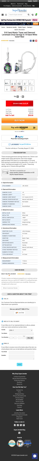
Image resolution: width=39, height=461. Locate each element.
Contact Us (19, 390)
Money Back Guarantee (20, 378)
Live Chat (21, 312)
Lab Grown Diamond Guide (19, 415)
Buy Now (20, 120)
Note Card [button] (20, 418)
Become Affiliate (20, 403)
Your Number (4, 337)
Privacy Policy (19, 397)
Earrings (29, 27)
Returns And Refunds (19, 396)
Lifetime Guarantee (19, 376)
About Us (19, 384)
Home (3, 27)
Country (3, 329)
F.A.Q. (19, 392)
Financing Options (19, 380)
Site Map (19, 405)
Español (35, 1)
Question (3, 355)
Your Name (4, 333)
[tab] (24, 274)
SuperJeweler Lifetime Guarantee (20, 172)
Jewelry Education (19, 413)
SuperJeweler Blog (19, 430)
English (30, 1)
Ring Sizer (19, 417)
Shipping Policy (19, 394)
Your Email (4, 351)
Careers (19, 407)
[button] (19, 129)
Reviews (19, 382)
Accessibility (19, 399)
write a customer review (10, 288)
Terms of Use (20, 401)
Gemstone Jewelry (11, 27)
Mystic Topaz (22, 27)
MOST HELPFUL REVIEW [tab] (8, 274)
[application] (35, 456)
